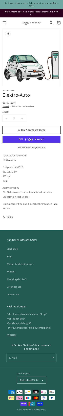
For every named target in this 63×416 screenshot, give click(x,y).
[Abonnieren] (52, 357)
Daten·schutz (14, 286)
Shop (9, 256)
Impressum (13, 294)
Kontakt (11, 271)
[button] (4, 23)
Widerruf (11, 334)
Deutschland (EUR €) (29, 380)
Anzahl (6, 111)
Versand (6, 106)
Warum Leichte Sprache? (20, 263)
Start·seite (12, 248)
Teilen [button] (9, 216)
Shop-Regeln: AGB (16, 279)
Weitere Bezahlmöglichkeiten (31, 147)
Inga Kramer (27, 409)
